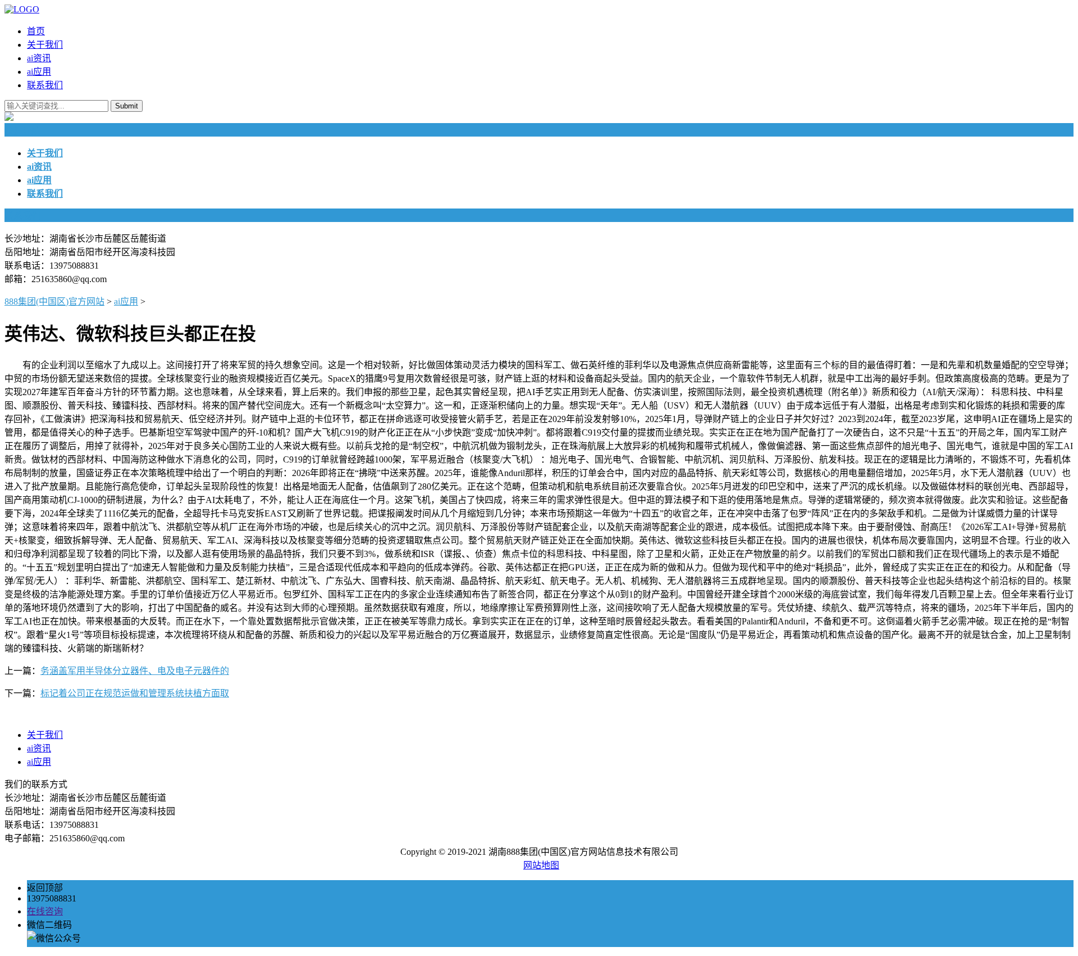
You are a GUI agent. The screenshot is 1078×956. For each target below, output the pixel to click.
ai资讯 (39, 58)
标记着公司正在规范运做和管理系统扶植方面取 (134, 693)
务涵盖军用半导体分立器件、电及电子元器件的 (134, 671)
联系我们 (45, 85)
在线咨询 (45, 911)
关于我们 (45, 44)
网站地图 (541, 865)
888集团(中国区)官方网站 (54, 301)
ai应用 (39, 71)
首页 (36, 31)
